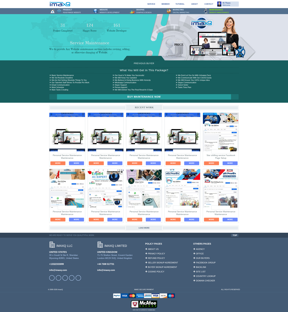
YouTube (58, 278)
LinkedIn (71, 278)
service (151, 4)
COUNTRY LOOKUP (206, 276)
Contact (208, 4)
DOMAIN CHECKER (205, 280)
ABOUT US (153, 249)
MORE (58, 163)
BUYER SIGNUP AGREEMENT (162, 267)
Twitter (65, 278)
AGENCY (200, 249)
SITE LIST (201, 271)
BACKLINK (201, 267)
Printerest (78, 278)
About (194, 4)
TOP (235, 235)
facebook (52, 278)
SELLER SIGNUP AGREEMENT (163, 262)
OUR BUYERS (203, 258)
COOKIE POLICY (156, 271)
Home (52, 11)
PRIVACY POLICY (156, 253)
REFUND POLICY (156, 258)
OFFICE (200, 253)
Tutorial (180, 4)
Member (166, 4)
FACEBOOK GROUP (206, 262)
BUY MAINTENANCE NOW (144, 96)
